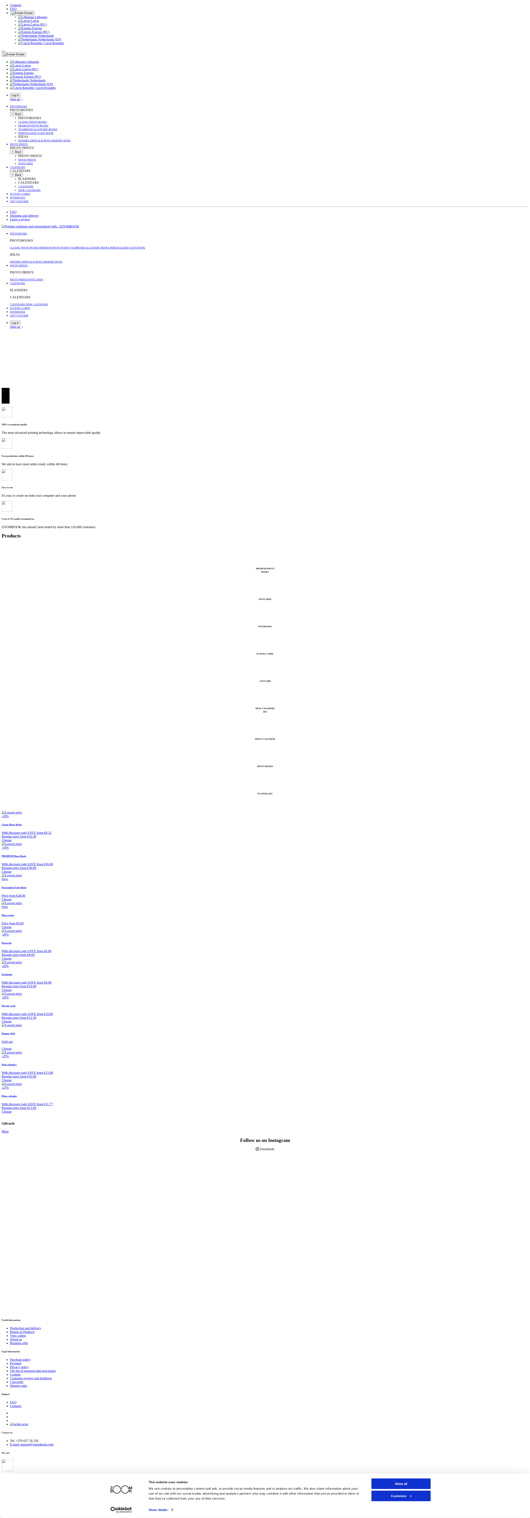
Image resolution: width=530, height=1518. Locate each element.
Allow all (401, 1484)
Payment (15, 1363)
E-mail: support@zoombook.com (31, 1444)
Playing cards (20, 194)
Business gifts (19, 1343)
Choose (7, 840)
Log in (15, 95)
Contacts (15, 5)
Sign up (15, 99)
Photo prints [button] (19, 144)
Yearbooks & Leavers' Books (37, 129)
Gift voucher (19, 201)
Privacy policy (19, 1367)
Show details (158, 1510)
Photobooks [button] (18, 106)
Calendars (25, 186)
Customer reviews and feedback (31, 1378)
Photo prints (27, 159)
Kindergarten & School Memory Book (44, 140)
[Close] (3, 51)
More (5, 1131)
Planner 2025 (265, 794)
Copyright (16, 1382)
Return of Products (22, 1332)
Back (17, 114)
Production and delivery (25, 1328)
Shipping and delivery (24, 215)
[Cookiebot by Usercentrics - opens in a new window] (121, 1510)
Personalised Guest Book (35, 133)
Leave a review (20, 219)
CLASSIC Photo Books (32, 122)
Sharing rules (18, 1385)
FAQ (13, 9)
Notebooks (17, 197)
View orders (18, 1335)
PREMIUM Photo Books (33, 125)
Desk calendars (29, 190)
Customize (398, 1496)
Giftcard (265, 681)
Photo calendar (265, 739)
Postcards (25, 163)
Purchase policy (20, 1359)
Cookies (15, 1374)
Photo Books (265, 766)
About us (16, 1339)
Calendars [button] (17, 167)
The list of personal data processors (33, 1371)
